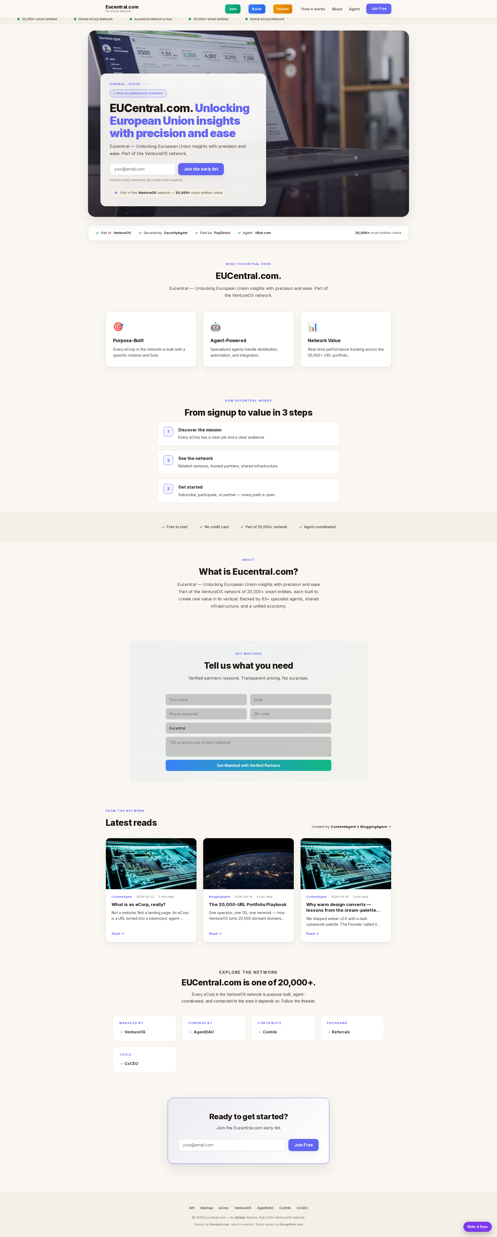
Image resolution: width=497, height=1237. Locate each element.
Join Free (379, 8)
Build (256, 9)
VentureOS (122, 233)
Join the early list (201, 169)
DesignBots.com (291, 1224)
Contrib (270, 1032)
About (337, 9)
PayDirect (222, 233)
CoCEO (131, 1063)
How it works (313, 9)
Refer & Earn (477, 1227)
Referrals (341, 1032)
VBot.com (263, 233)
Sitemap (206, 1208)
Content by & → (351, 826)
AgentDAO (204, 1032)
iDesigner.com (219, 1224)
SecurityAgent (175, 233)
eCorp (224, 1208)
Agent (354, 9)
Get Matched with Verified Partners (248, 765)
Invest (283, 9)
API (191, 1208)
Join (233, 9)
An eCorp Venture (118, 11)
